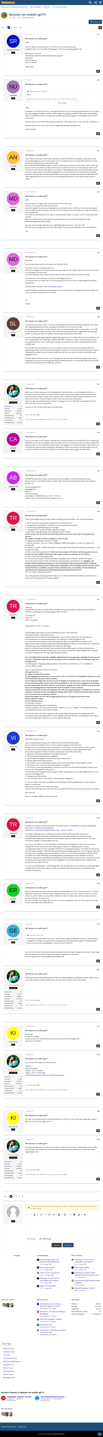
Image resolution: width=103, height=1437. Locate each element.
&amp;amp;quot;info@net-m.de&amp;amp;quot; (47, 1075)
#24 (98, 192)
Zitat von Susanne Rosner (38, 91)
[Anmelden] (95, 2)
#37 (98, 1026)
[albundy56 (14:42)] (11, 1305)
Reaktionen (8, 406)
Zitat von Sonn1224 (36, 935)
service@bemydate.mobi (88, 708)
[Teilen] (100, 27)
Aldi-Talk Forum (11, 1400)
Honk (76, 1264)
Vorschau (56, 1245)
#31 (98, 599)
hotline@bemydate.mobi (81, 565)
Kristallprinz (97, 1314)
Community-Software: (51, 1434)
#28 (98, 432)
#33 (98, 818)
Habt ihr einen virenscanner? (50, 1273)
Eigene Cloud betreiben (48, 1286)
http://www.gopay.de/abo (53, 287)
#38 (98, 1054)
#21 (98, 34)
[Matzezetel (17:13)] (8, 1305)
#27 (98, 384)
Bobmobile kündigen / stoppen (51, 1319)
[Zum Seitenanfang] (100, 1434)
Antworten (68, 1245)
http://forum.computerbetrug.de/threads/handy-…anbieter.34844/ (49, 830)
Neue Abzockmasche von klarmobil (55, 1397)
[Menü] (100, 3)
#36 (98, 970)
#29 (98, 471)
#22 (98, 80)
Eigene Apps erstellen (47, 1267)
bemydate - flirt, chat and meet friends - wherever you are (51, 708)
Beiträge (7, 408)
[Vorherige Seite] (3, 27)
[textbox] (62, 1227)
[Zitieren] (98, 71)
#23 (98, 151)
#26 (98, 317)
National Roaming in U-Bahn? (85, 1288)
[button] (31, 1239)
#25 (98, 253)
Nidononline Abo (46, 1325)
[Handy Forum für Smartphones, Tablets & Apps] (8, 3)
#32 (98, 731)
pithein (42, 1275)
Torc (41, 1264)
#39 (98, 1111)
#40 (98, 1139)
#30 (98, 511)
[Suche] (90, 3)
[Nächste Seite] (20, 27)
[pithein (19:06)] (4, 1305)
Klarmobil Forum (45, 1400)
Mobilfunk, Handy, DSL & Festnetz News (53, 419)
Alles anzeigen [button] (62, 103)
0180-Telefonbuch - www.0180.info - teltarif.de (80, 122)
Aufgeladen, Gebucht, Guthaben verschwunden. (26, 1397)
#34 (98, 883)
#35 (98, 924)
